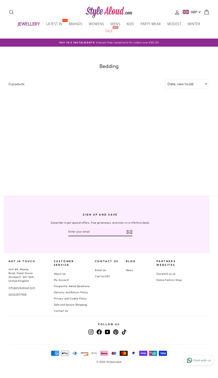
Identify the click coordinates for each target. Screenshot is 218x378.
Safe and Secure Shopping (70, 304)
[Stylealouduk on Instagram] (90, 331)
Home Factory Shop (169, 280)
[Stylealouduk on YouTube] (107, 331)
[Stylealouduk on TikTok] (124, 331)
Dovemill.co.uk (165, 273)
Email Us (100, 270)
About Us (60, 273)
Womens (96, 24)
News (129, 270)
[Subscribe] (129, 231)
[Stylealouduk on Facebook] (99, 331)
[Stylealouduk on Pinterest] (115, 331)
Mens (115, 24)
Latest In (56, 23)
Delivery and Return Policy (71, 292)
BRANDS (75, 24)
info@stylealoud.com (22, 287)
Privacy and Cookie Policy (70, 298)
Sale (110, 30)
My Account (61, 280)
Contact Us (61, 310)
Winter (194, 24)
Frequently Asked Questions (72, 286)
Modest (174, 24)
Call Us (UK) (102, 276)
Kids (130, 24)
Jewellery (29, 24)
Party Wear (151, 24)
